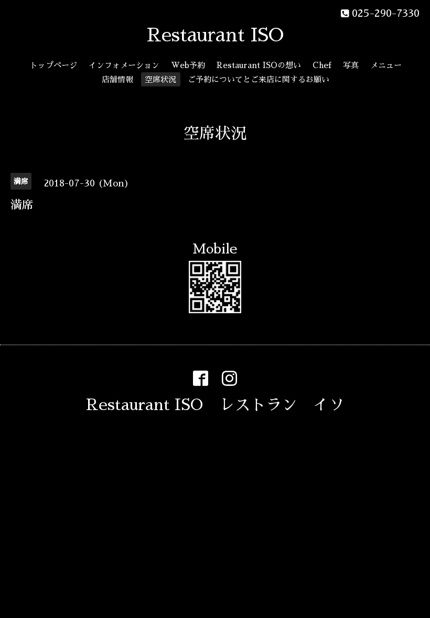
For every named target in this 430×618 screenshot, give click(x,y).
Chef (322, 65)
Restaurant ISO (215, 35)
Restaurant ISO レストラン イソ (215, 405)
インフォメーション (124, 65)
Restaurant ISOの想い (259, 65)
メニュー (386, 65)
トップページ (53, 65)
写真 (351, 65)
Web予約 (188, 65)
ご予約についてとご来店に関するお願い (258, 79)
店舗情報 (117, 79)
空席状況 (160, 79)
